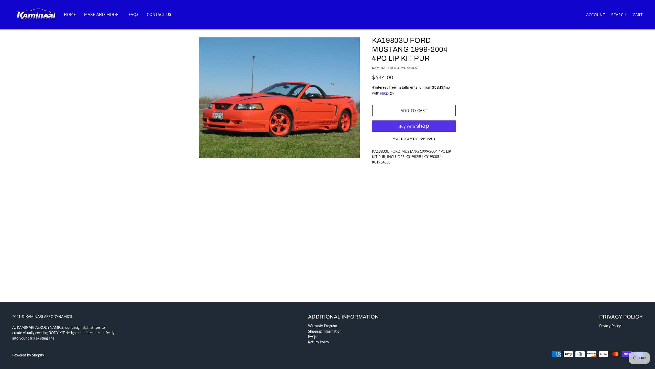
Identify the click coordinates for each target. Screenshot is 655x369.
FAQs (312, 336)
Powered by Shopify (28, 355)
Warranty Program (322, 326)
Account (595, 15)
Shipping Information (325, 331)
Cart (638, 15)
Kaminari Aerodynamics (394, 68)
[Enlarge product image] (279, 97)
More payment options (414, 138)
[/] (36, 14)
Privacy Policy (610, 326)
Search (619, 15)
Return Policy (318, 342)
